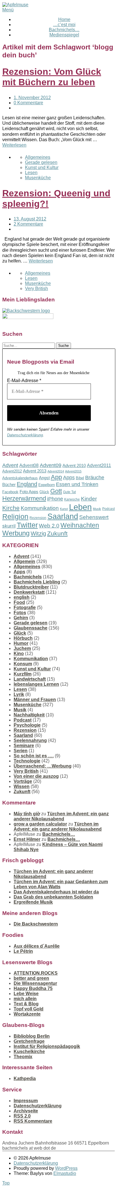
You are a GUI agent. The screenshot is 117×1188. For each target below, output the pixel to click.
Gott (56, 491)
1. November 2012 (32, 97)
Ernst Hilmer (27, 839)
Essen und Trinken (77, 484)
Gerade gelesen (41, 162)
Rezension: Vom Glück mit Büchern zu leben (51, 76)
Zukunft (57, 533)
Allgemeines (37, 157)
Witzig (38, 533)
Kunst (64, 508)
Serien (21, 750)
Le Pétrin (23, 951)
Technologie (27, 760)
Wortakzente (27, 1014)
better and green (31, 978)
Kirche (11, 508)
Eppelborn (46, 485)
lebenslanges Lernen (36, 684)
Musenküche (38, 177)
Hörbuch (23, 638)
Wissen (22, 786)
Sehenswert (93, 517)
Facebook (10, 492)
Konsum (23, 663)
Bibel (80, 478)
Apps (69, 477)
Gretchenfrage (29, 1041)
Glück (44, 492)
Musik (97, 508)
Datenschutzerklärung (25, 435)
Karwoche (72, 499)
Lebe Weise (26, 993)
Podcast (108, 509)
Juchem (22, 648)
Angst (44, 477)
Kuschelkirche (29, 1051)
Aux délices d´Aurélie (37, 946)
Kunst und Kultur (41, 167)
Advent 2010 (74, 465)
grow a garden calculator (40, 824)
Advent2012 (12, 471)
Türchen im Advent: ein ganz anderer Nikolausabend (61, 816)
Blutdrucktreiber (31, 587)
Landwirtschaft (30, 679)
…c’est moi (64, 24)
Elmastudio (64, 1173)
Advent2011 (99, 465)
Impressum (26, 1100)
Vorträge (23, 781)
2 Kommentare (28, 224)
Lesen (31, 172)
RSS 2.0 (22, 1116)
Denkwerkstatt (29, 592)
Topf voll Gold (28, 1008)
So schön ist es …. (34, 755)
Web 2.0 (49, 526)
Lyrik (19, 694)
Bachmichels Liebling (37, 582)
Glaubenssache (30, 628)
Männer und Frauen (35, 699)
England (27, 484)
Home (64, 19)
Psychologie (27, 725)
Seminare (24, 745)
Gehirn (21, 617)
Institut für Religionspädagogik (47, 1046)
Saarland (62, 516)
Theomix (23, 1056)
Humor (21, 643)
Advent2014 (55, 471)
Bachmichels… (64, 29)
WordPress (66, 1168)
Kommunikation (40, 508)
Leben (80, 507)
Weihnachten (79, 525)
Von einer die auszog (36, 776)
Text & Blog (26, 1003)
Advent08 (29, 465)
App (56, 477)
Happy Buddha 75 (33, 988)
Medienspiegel (64, 34)
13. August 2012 (30, 218)
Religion (15, 516)
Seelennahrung (30, 740)
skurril (9, 526)
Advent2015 (73, 471)
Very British (36, 288)
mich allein (25, 998)
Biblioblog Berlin (32, 1036)
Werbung (16, 533)
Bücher (9, 484)
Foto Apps (29, 491)
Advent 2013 (34, 470)
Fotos (20, 612)
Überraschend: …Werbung (43, 766)
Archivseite (26, 1110)
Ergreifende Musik (33, 902)
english (22, 597)
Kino (19, 653)
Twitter (27, 525)
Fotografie (25, 607)
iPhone (55, 499)
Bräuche (94, 477)
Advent (10, 465)
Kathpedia (25, 1078)
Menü (8, 9)
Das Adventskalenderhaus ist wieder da (56, 891)
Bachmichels (28, 576)
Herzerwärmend (24, 498)
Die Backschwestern (36, 924)
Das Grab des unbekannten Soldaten (53, 897)
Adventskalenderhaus (20, 478)
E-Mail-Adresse (24, 380)
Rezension (38, 518)
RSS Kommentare (33, 1121)
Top (6, 1183)
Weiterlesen (14, 145)
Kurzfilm (23, 674)
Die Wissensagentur (35, 983)
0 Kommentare (28, 102)
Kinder (89, 499)
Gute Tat (69, 492)
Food (19, 602)
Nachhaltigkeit (29, 714)
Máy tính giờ (27, 813)
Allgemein (24, 561)
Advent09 (50, 465)
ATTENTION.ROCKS (36, 973)
